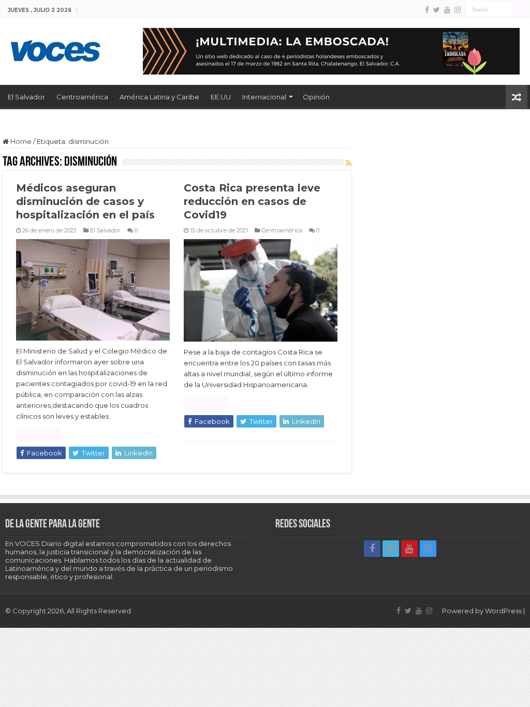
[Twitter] (436, 10)
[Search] (519, 9)
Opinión (316, 97)
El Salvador (26, 97)
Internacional (264, 97)
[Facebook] (427, 10)
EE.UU (221, 97)
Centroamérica (82, 97)
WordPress (503, 611)
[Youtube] (447, 10)
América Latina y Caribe (159, 97)
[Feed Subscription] (348, 163)
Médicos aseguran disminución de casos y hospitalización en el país (85, 201)
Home (20, 141)
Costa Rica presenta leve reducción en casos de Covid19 (252, 201)
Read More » (38, 434)
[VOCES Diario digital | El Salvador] (55, 49)
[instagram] (457, 10)
